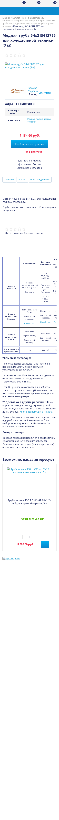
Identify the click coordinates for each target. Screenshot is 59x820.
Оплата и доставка (40, 179)
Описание (9, 179)
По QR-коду (29, 323)
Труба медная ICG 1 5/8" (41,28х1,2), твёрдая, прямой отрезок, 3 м (29, 501)
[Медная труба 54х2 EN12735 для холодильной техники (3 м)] (29, 65)
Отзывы (22, 179)
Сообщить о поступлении (29, 144)
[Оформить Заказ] (52, 3)
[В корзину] (45, 544)
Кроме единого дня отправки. (36, 411)
